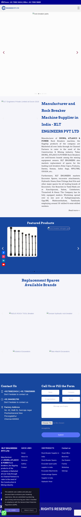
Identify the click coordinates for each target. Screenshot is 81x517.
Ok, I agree (12, 510)
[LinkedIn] (3, 260)
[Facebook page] (3, 252)
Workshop (65, 467)
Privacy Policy (29, 510)
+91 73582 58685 (34, 2)
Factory (64, 464)
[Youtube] (3, 264)
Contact (24, 467)
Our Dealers (66, 460)
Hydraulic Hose (46, 481)
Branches (65, 456)
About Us (24, 456)
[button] (3, 52)
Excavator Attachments (49, 471)
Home (23, 453)
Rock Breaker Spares (49, 460)
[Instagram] (3, 256)
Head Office (66, 453)
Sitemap (65, 471)
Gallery (23, 464)
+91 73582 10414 (16, 2)
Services (24, 460)
